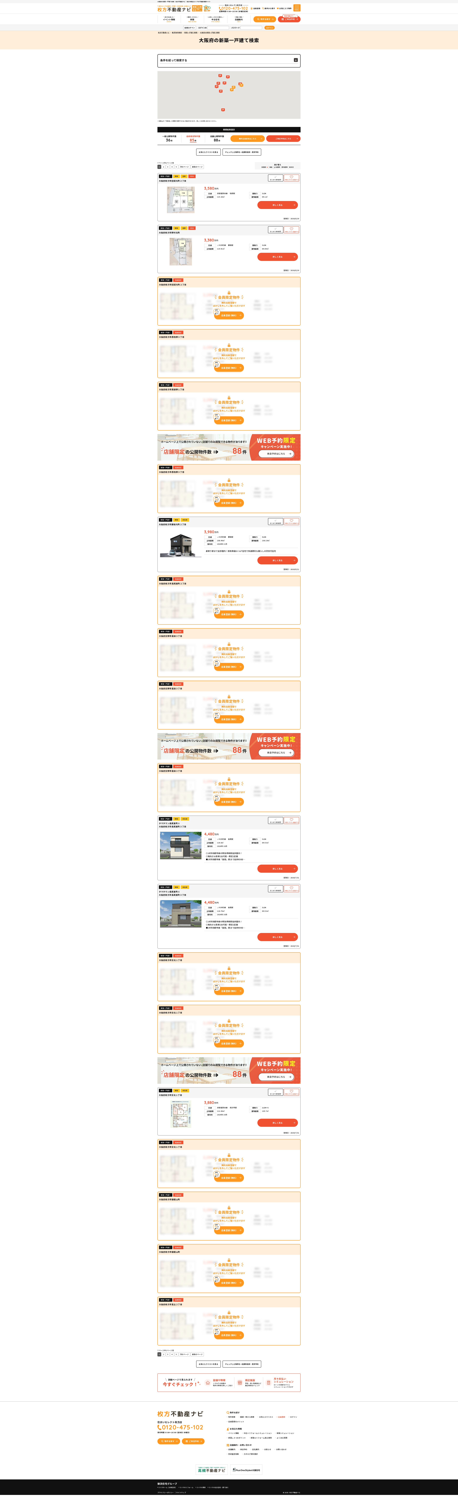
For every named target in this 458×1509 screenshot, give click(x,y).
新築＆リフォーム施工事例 (261, 1438)
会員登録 (256, 8)
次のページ (184, 167)
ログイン (293, 1417)
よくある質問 (282, 1438)
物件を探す (265, 19)
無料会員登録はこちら (247, 138)
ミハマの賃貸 (201, 1487)
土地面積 (277, 167)
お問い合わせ (281, 1449)
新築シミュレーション (285, 1433)
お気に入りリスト (266, 1417)
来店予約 (243, 1449)
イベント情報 (233, 1433)
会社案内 (255, 1449)
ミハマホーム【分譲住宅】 (167, 1487)
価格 (270, 167)
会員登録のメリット (236, 1421)
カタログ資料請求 (251, 1454)
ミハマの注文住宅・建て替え (218, 1487)
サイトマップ (181, 1492)
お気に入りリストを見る (208, 152)
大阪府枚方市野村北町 (169, 232)
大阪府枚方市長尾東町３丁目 (172, 826)
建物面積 (285, 167)
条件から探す (270, 8)
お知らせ (267, 1449)
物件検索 (231, 1417)
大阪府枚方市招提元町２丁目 (172, 180)
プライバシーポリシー (165, 1492)
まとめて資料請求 (275, 179)
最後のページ (197, 167)
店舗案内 (231, 1449)
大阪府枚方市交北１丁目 (170, 1095)
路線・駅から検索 (247, 1417)
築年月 (291, 167)
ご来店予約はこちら (283, 138)
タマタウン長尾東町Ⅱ (169, 823)
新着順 (264, 167)
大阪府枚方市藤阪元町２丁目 (172, 524)
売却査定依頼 (233, 1454)
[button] (228, 77)
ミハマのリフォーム (186, 1487)
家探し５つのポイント (237, 1438)
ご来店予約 (289, 18)
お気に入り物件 (285, 8)
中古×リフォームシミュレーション (258, 1433)
